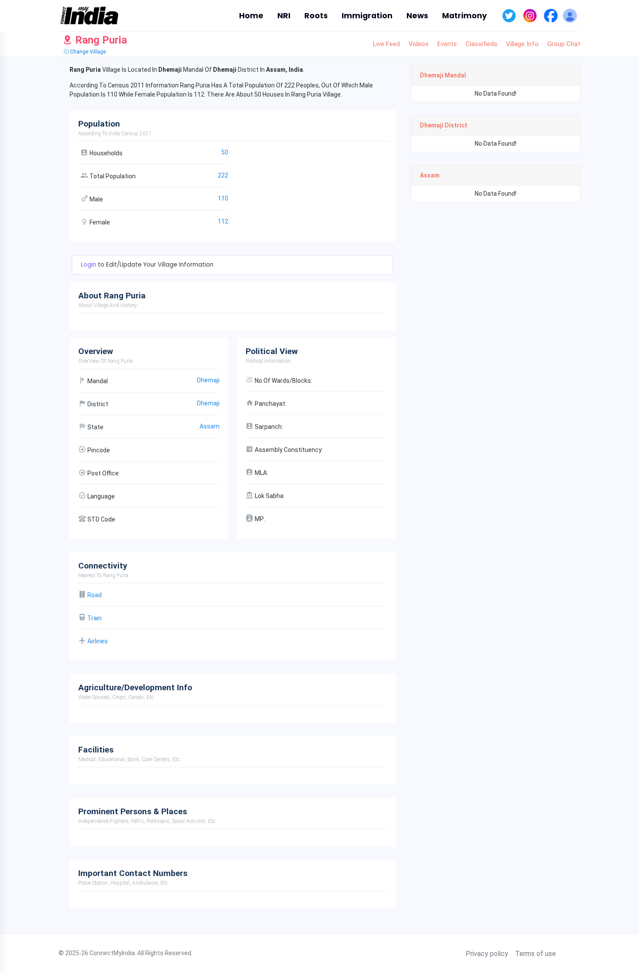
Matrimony (464, 15)
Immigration (367, 15)
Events (447, 44)
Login (89, 265)
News (417, 15)
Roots (316, 15)
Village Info (522, 44)
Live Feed (386, 44)
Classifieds (481, 44)
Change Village (87, 52)
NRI (283, 15)
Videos (419, 44)
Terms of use (535, 953)
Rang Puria (100, 40)
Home (251, 15)
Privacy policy (487, 953)
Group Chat (563, 44)
